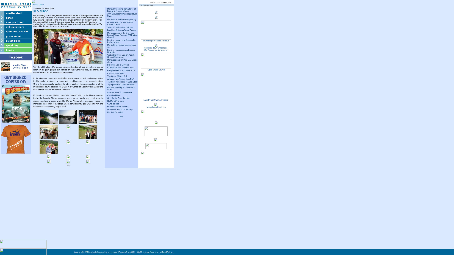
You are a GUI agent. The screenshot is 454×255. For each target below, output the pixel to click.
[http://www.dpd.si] (156, 123)
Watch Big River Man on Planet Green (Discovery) (120, 56)
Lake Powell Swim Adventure (156, 100)
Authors (170, 252)
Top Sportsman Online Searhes (120, 85)
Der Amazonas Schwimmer (156, 50)
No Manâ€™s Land (115, 101)
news (42, 4)
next (121, 116)
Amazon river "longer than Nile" (120, 79)
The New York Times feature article (122, 82)
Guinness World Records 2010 (120, 68)
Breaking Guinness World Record (121, 30)
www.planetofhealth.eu (156, 107)
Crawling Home (113, 95)
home (35, 4)
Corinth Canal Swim (115, 73)
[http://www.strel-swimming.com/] (156, 39)
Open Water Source (156, 70)
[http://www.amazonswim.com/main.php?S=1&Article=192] (156, 46)
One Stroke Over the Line (118, 98)
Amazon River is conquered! (119, 92)
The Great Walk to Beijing (118, 76)
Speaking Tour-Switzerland (155, 48)
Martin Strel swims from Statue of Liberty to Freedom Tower (121, 10)
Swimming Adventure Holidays (120, 27)
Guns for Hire (113, 104)
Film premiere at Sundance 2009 (121, 70)
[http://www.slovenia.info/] (155, 140)
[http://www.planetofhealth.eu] (155, 105)
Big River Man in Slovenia (118, 65)
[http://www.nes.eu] (156, 135)
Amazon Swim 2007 (127, 252)
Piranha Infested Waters (117, 107)
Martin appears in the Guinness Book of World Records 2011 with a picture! (122, 35)
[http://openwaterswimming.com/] (156, 68)
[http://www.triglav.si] (156, 118)
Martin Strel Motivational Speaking (121, 19)
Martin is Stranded (115, 112)
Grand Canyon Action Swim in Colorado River (120, 23)
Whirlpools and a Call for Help (119, 109)
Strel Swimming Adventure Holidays (151, 252)
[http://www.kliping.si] (156, 155)
